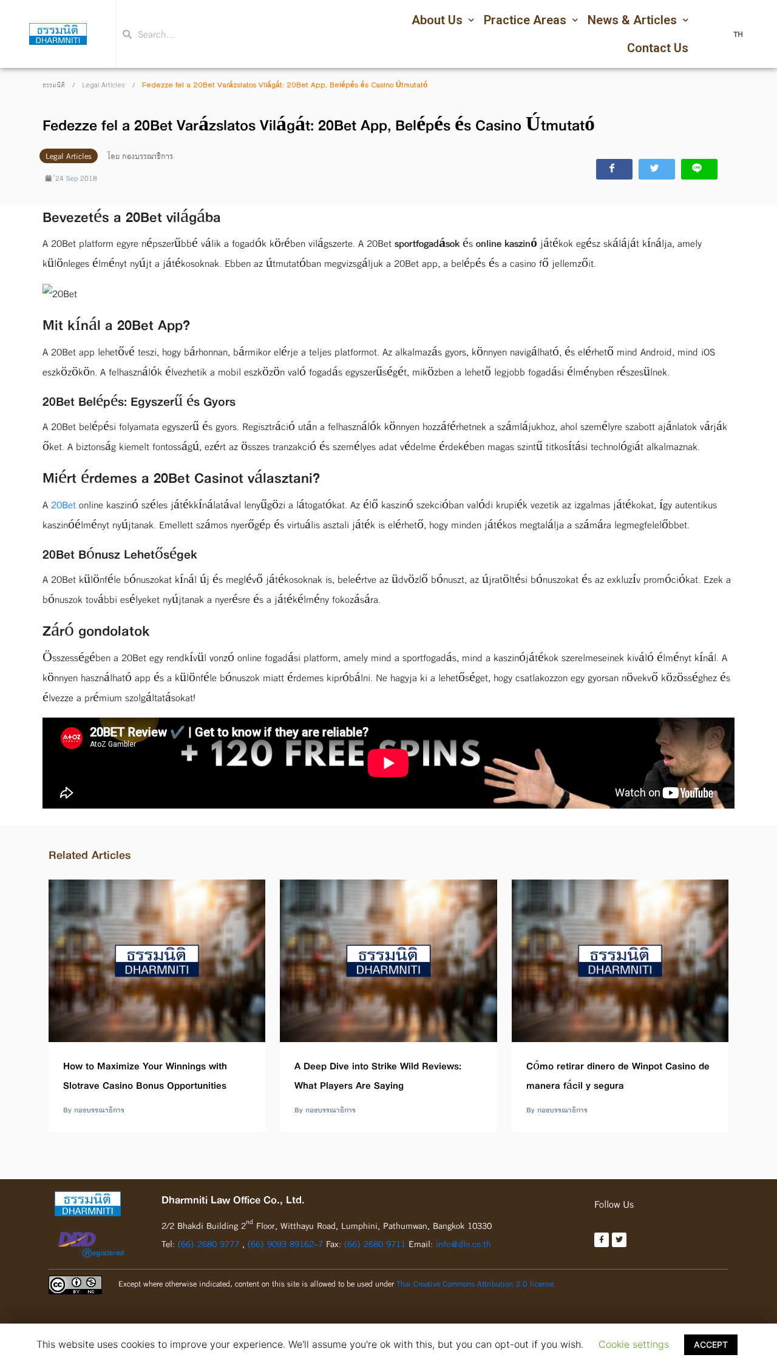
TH (738, 34)
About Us (437, 20)
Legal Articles (103, 85)
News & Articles (632, 20)
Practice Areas (525, 20)
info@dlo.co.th (463, 1244)
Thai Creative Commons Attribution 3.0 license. (476, 1283)
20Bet (63, 504)
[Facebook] (601, 1240)
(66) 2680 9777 (208, 1244)
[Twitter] (619, 1240)
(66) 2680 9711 (374, 1244)
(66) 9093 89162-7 (287, 1244)
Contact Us (657, 48)
